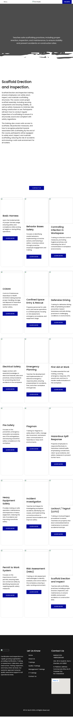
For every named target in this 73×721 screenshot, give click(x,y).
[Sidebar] (2, 719)
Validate (67, 1)
